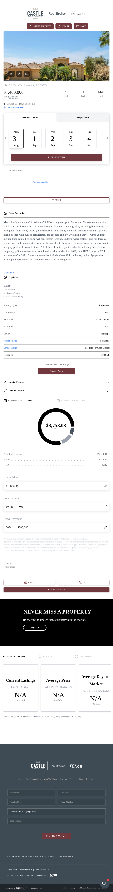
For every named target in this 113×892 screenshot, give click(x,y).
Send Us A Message (56, 836)
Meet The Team (50, 779)
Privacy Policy (69, 888)
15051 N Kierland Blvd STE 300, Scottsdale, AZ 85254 (31, 856)
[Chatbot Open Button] (104, 883)
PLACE (52, 870)
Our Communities (33, 779)
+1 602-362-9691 (65, 856)
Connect (73, 779)
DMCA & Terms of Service (89, 888)
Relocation (90, 779)
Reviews (63, 779)
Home (20, 779)
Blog (81, 779)
